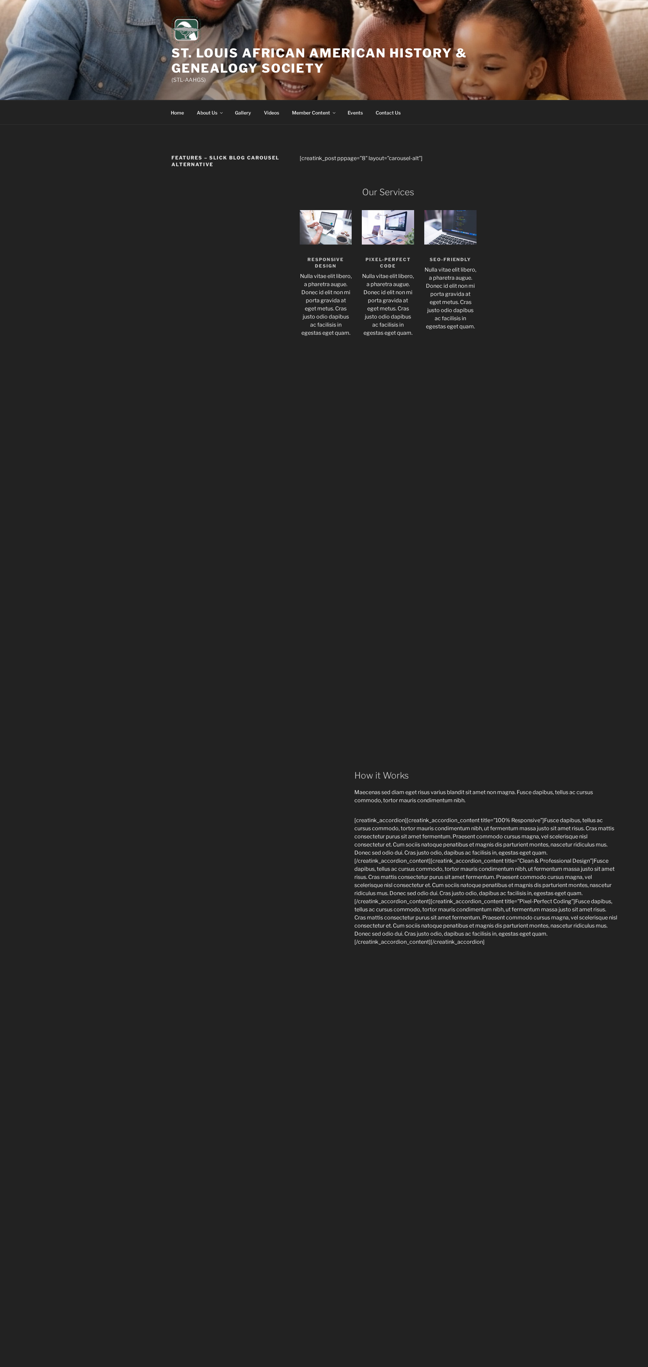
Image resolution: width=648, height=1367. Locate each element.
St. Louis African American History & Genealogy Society (319, 61)
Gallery (243, 113)
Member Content (311, 113)
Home (177, 113)
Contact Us (388, 113)
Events (355, 113)
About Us (207, 113)
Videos (271, 113)
